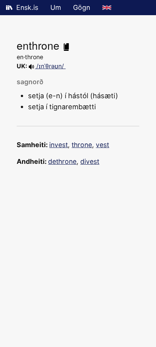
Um (55, 7)
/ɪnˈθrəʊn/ (50, 66)
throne (82, 145)
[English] (106, 7)
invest (58, 145)
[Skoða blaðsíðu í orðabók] (66, 45)
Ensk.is (27, 7)
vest (102, 145)
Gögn (81, 7)
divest (89, 161)
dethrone (62, 161)
